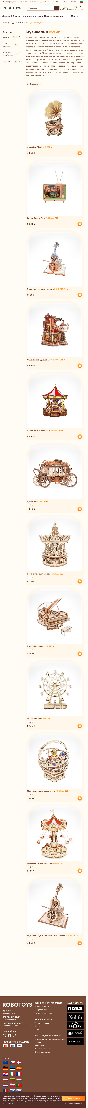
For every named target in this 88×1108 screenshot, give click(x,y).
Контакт (55, 2)
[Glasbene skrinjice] (12, 1091)
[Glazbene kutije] (5, 1074)
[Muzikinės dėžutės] (12, 1079)
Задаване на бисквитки (73, 1103)
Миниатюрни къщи (33, 16)
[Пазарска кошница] (82, 8)
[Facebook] (44, 2)
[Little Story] (75, 1025)
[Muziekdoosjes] (5, 1085)
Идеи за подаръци (54, 16)
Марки (74, 16)
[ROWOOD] (75, 1042)
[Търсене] (56, 8)
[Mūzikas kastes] (5, 1079)
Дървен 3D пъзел (11, 16)
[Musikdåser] (19, 1062)
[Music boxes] (5, 1062)
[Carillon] (12, 1074)
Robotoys (6, 7)
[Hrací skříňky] (12, 1062)
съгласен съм (73, 1098)
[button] (81, 2)
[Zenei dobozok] (19, 1079)
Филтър (7, 32)
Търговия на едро (69, 2)
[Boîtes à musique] (19, 1074)
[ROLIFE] (75, 1017)
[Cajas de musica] (19, 1068)
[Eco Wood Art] (75, 1034)
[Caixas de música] (19, 1085)
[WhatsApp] (41, 2)
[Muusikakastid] (12, 1068)
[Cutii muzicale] (5, 1091)
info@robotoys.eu (68, 9)
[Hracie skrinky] (19, 1091)
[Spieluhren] (5, 1068)
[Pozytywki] (12, 1085)
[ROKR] (75, 1009)
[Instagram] (48, 2)
